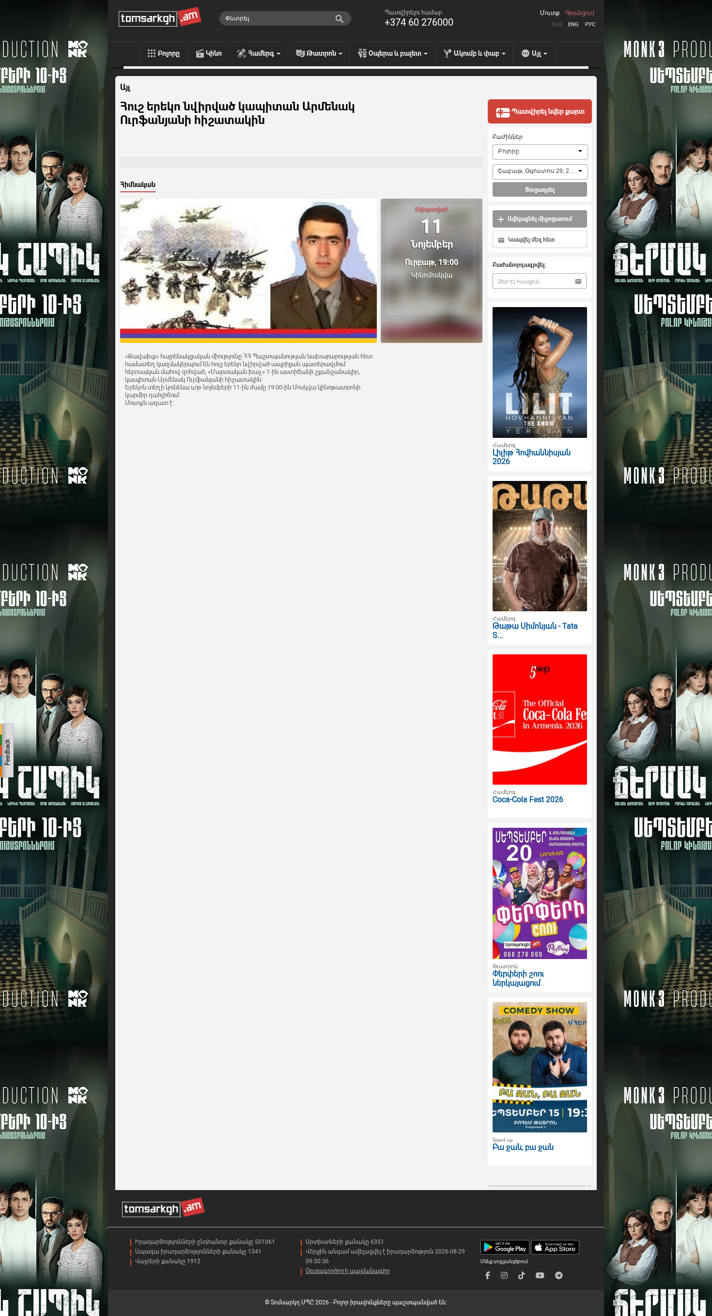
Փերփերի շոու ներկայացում (518, 978)
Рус (590, 24)
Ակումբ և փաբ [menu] (477, 53)
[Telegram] (559, 1275)
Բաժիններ (508, 137)
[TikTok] (521, 1275)
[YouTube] (540, 1275)
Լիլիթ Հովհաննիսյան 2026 (532, 457)
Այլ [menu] (537, 53)
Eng (573, 24)
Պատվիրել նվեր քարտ (547, 111)
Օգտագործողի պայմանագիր (348, 1271)
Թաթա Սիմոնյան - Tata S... (535, 630)
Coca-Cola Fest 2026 (528, 799)
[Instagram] (504, 1275)
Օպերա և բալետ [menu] (396, 53)
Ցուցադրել (540, 189)
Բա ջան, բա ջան (523, 1147)
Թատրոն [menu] (322, 53)
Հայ (556, 24)
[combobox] (540, 152)
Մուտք (549, 13)
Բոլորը (169, 53)
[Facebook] (487, 1275)
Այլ (125, 87)
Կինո (214, 53)
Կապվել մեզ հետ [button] (531, 239)
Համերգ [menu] (262, 53)
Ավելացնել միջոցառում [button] (539, 219)
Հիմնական (137, 184)
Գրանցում (579, 13)
